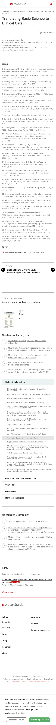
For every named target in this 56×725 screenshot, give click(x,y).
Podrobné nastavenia (17, 720)
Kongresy (6, 647)
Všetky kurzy (7, 592)
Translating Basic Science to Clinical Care (22, 438)
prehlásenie (16, 682)
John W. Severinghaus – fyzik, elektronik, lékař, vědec (26, 434)
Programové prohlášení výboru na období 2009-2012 (25, 398)
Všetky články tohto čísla (15, 382)
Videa (4, 653)
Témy (4, 640)
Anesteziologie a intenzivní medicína (40, 11)
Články (5, 617)
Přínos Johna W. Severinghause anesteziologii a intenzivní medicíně (23, 271)
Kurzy (4, 634)
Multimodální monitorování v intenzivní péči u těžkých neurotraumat (26, 390)
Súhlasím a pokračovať (39, 720)
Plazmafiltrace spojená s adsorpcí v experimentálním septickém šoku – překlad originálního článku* (30, 470)
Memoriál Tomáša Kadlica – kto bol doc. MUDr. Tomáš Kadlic (29, 394)
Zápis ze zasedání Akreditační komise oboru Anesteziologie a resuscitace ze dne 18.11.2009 (29, 407)
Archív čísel (10, 485)
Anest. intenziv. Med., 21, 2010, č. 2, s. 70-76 (31, 48)
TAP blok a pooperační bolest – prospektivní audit (24, 453)
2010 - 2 (6, 14)
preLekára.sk (13, 4)
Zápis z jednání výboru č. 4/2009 (19, 424)
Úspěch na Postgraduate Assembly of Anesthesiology (26, 442)
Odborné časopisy (19, 11)
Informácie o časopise (14, 498)
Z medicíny (6, 622)
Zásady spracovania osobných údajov (35, 682)
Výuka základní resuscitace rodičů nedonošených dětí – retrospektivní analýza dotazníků (27, 457)
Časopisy (6, 627)
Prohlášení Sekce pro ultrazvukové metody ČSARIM (25, 402)
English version (48, 32)
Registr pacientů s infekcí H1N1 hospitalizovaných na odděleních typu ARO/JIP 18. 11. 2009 (26, 419)
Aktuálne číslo (11, 491)
